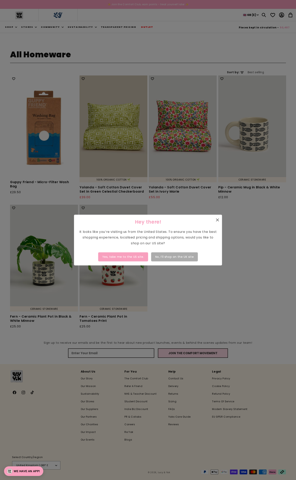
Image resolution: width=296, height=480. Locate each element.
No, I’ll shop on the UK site (174, 257)
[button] (23, 471)
